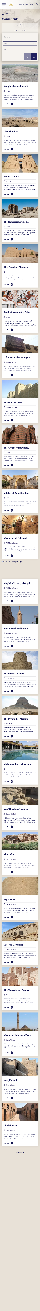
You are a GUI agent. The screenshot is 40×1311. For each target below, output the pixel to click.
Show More (20, 1152)
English (32, 4)
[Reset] (27, 56)
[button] (6, 28)
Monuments (10, 14)
